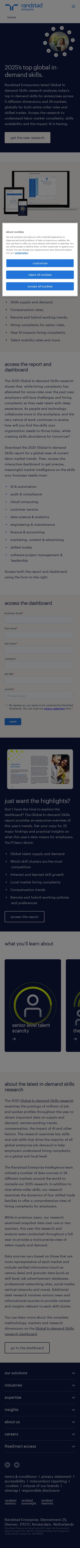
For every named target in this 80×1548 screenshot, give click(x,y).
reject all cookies (40, 274)
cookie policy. (21, 253)
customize (40, 263)
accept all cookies (40, 286)
